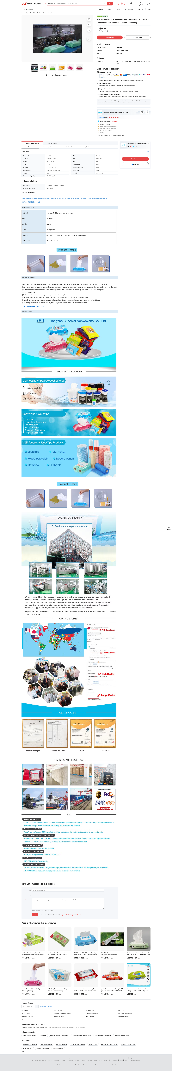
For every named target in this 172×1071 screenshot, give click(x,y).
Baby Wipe (121, 1010)
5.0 (128, 146)
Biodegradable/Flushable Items (62, 1013)
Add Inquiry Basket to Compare (57, 75)
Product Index (117, 1058)
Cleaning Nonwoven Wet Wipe (109, 1044)
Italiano (77, 1060)
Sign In (100, 135)
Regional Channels (107, 1058)
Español (50, 1060)
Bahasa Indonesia (135, 1060)
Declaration (104, 1064)
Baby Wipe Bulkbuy (58, 1048)
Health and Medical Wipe (125, 1013)
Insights (131, 1058)
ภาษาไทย (115, 1060)
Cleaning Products (123, 1016)
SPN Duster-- (25, 1010)
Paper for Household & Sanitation (59, 1035)
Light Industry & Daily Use (32, 12)
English (44, 1060)
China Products (51, 1058)
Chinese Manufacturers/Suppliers (65, 1058)
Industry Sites (97, 1058)
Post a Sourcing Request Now (71, 915)
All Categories (28, 9)
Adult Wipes (43, 1035)
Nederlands (89, 1060)
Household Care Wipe (92, 1013)
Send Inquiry (110, 37)
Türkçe (121, 1060)
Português (56, 1060)
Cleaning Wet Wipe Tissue (128, 1044)
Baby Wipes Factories (46, 1044)
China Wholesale (79, 1058)
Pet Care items (26, 1013)
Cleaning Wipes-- (58, 1010)
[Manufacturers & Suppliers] (31, 4)
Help (118, 9)
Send (35, 915)
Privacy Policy (112, 1064)
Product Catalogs (47, 1006)
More (23, 1052)
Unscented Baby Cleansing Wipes (82, 1035)
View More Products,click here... (34, 307)
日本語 (105, 1060)
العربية (95, 1060)
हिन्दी (110, 1060)
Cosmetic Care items (27, 1016)
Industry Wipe (90, 1016)
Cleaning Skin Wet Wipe (42, 1048)
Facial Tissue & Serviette (29, 1035)
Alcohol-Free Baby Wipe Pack (103, 1035)
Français (63, 1060)
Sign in (148, 5)
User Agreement (96, 1064)
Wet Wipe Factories (61, 1044)
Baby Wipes (51, 12)
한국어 (100, 1060)
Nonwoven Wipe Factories (78, 1044)
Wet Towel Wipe (93, 1044)
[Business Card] (148, 151)
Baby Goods (43, 12)
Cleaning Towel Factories (30, 1044)
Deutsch (83, 1060)
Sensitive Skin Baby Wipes (122, 1035)
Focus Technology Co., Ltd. (74, 1064)
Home (23, 12)
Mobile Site (124, 1058)
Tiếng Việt (126, 1060)
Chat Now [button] (139, 37)
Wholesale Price (88, 1058)
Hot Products (42, 1058)
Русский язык (70, 1060)
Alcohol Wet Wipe (27, 1048)
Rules (149, 9)
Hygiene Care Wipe (59, 1016)
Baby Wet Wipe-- (90, 1010)
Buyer (109, 9)
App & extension (128, 9)
